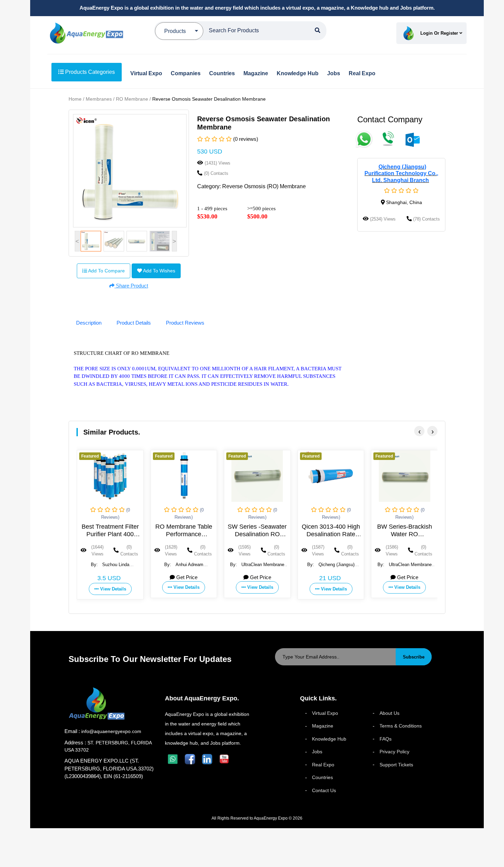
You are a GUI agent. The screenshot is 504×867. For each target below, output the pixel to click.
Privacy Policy (394, 751)
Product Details (134, 323)
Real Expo (323, 764)
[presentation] (419, 431)
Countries (322, 777)
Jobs (317, 751)
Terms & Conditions (401, 726)
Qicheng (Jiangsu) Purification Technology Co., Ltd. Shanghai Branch (401, 173)
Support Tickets (396, 764)
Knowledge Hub (329, 739)
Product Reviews (185, 323)
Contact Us (324, 790)
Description (88, 323)
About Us (389, 713)
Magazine (322, 726)
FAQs (386, 739)
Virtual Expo (325, 713)
